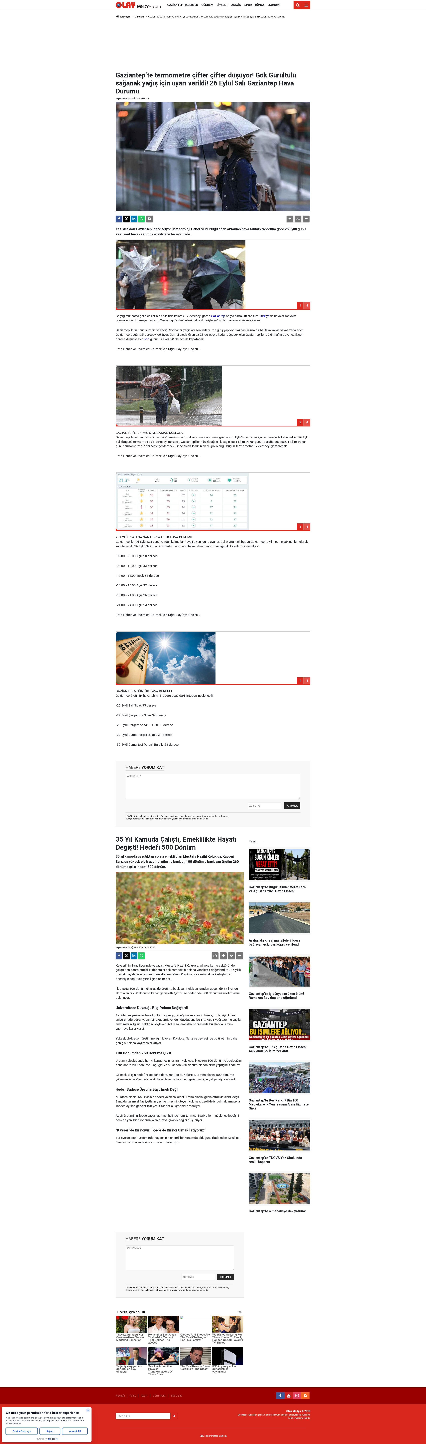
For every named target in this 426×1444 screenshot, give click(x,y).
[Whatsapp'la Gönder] (141, 219)
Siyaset (222, 4)
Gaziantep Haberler (182, 4)
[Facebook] (119, 219)
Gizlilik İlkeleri (159, 1395)
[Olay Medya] (138, 4)
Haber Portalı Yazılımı (216, 1436)
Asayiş (236, 4)
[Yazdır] (149, 219)
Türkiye (264, 316)
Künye (133, 1395)
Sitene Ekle (176, 1395)
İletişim (144, 1395)
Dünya (259, 4)
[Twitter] (126, 219)
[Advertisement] (213, 44)
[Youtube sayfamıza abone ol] (289, 1395)
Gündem (207, 4)
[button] (290, 219)
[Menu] (306, 5)
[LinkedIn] (134, 219)
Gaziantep (218, 316)
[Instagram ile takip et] (297, 1395)
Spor (248, 4)
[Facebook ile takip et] (280, 1395)
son (146, 339)
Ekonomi (273, 4)
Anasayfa (125, 16)
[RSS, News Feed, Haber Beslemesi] (305, 1395)
